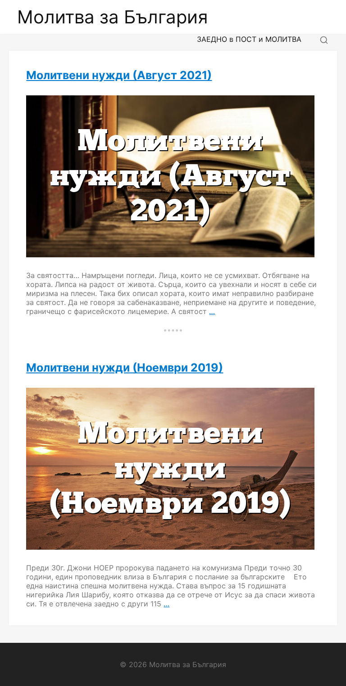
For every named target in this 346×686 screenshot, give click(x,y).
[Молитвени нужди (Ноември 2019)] (172, 469)
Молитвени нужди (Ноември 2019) (124, 367)
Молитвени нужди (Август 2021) (119, 75)
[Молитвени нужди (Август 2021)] (172, 176)
